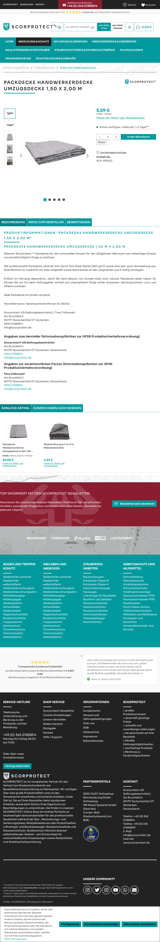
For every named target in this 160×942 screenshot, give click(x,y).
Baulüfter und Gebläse (97, 599)
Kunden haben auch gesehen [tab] (57, 408)
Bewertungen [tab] (78, 222)
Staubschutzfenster (95, 610)
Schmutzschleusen (95, 614)
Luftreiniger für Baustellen (100, 595)
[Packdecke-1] (54, 155)
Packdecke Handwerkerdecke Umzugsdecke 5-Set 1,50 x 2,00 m (17, 448)
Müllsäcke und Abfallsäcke (140, 614)
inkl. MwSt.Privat (104, 26)
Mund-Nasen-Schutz (136, 607)
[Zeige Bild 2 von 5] (49, 199)
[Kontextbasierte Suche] (57, 26)
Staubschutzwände (95, 603)
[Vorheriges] (21, 155)
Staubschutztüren (94, 607)
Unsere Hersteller (54, 719)
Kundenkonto (91, 710)
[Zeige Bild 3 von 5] (54, 199)
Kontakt (39, 4)
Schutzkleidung (133, 577)
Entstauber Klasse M (96, 580)
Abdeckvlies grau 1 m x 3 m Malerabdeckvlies (59, 446)
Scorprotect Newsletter (58, 710)
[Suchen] (92, 28)
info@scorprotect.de (17, 357)
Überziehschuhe (133, 580)
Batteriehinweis (93, 740)
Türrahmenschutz (14, 629)
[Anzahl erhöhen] (116, 137)
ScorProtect (10, 4)
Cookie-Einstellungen (57, 715)
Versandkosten (30, 888)
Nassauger (90, 592)
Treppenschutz (12, 622)
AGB (86, 727)
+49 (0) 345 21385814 (82, 6)
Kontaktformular (13, 757)
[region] (47, 155)
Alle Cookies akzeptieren (139, 924)
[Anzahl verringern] (99, 137)
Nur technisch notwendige (101, 924)
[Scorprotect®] (140, 86)
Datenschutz (91, 732)
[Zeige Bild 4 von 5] (59, 199)
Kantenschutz (11, 625)
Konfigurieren (70, 924)
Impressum (90, 736)
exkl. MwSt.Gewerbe (117, 26)
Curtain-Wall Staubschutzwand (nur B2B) (97, 816)
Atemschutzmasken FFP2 (139, 595)
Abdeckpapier (12, 610)
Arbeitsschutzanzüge (136, 592)
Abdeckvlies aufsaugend (18, 588)
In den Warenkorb (138, 136)
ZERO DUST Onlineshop (98, 793)
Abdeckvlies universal (17, 577)
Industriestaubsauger (97, 588)
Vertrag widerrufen (17, 766)
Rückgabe (49, 728)
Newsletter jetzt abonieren (136, 503)
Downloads (26, 4)
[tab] (13, 222)
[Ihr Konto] (129, 27)
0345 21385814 (13, 354)
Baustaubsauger (93, 577)
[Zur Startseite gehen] (29, 27)
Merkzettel (150, 5)
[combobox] (80, 27)
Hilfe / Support (52, 737)
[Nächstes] (87, 155)
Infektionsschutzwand (137, 610)
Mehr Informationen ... (16, 939)
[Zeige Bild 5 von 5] (63, 199)
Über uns (89, 723)
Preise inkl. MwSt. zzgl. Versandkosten (120, 117)
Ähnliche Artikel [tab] (16, 408)
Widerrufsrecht (53, 724)
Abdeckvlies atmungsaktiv (20, 592)
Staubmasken (131, 603)
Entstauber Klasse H (96, 584)
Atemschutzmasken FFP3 (139, 599)
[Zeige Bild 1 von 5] (45, 199)
